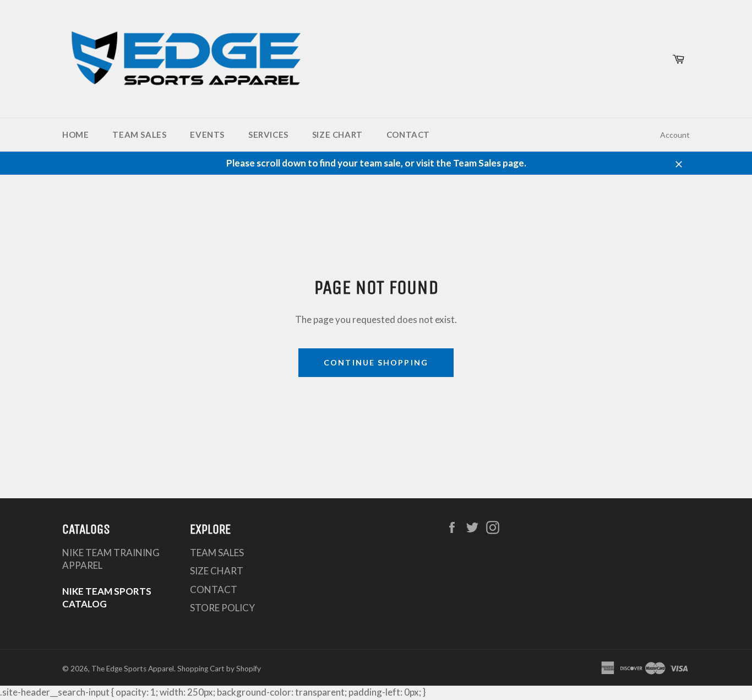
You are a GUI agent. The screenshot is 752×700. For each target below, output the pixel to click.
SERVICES (268, 134)
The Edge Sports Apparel (132, 668)
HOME (75, 134)
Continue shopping (376, 362)
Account (675, 134)
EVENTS (207, 134)
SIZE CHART (337, 134)
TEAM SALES (139, 134)
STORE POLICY (222, 607)
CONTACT (408, 134)
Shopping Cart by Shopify (219, 668)
